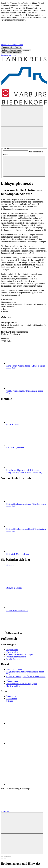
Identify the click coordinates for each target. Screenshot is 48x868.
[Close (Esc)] (2, 856)
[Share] (5, 856)
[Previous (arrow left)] (2, 858)
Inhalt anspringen (8, 55)
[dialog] (24, 28)
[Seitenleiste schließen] (22, 843)
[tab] (24, 309)
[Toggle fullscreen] (7, 856)
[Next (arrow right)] (5, 858)
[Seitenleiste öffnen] (22, 136)
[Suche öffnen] (22, 115)
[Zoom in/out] (10, 856)
